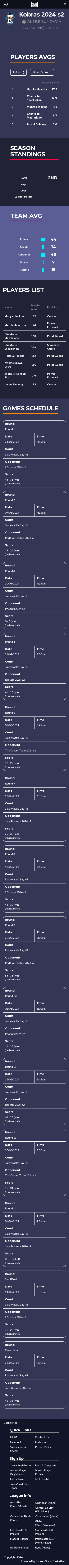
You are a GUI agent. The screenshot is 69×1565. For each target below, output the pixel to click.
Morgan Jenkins (37, 106)
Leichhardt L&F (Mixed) (19, 1531)
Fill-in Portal (42, 1479)
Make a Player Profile (43, 1472)
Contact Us (42, 1437)
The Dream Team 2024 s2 (20, 750)
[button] (64, 4)
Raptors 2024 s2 (15, 679)
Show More (40, 72)
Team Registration (21, 1465)
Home (13, 1436)
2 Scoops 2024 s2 (15, 467)
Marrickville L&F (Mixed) (44, 1531)
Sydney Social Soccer (18, 1448)
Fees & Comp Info (46, 1465)
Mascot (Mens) (19, 1538)
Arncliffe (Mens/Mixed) (18, 1504)
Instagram (41, 1442)
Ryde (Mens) (42, 1547)
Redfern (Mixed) (19, 1547)
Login (6, 4)
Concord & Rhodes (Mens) (21, 1518)
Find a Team (17, 1479)
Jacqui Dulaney (36, 124)
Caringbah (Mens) (45, 1502)
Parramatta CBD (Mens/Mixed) (45, 1540)
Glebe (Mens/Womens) (45, 1523)
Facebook (16, 1442)
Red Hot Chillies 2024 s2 (19, 537)
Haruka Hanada (37, 89)
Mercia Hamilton (15, 325)
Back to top (11, 1422)
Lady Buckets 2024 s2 (18, 821)
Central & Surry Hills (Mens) (44, 1509)
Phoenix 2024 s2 (15, 608)
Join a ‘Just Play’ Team (19, 1485)
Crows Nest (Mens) (46, 1516)
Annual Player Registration (18, 1472)
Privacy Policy (43, 1447)
